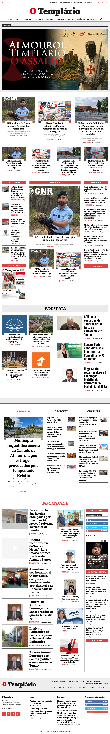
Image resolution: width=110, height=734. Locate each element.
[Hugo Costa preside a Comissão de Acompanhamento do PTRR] (14, 360)
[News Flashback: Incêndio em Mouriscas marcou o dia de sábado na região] (54, 110)
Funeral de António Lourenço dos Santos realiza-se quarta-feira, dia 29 (41, 610)
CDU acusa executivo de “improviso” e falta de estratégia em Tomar (93, 326)
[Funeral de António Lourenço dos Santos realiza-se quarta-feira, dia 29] (15, 610)
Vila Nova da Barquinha (64, 725)
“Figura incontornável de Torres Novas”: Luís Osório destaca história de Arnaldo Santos (40, 550)
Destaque (14, 135)
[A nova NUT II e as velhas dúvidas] (70, 616)
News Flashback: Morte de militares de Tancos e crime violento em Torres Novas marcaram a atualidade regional (96, 254)
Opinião (33, 534)
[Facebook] (94, 2)
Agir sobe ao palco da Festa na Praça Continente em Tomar (97, 560)
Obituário (15, 243)
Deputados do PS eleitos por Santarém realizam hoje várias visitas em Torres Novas (40, 339)
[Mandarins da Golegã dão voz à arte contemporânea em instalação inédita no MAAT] (103, 458)
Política (10, 344)
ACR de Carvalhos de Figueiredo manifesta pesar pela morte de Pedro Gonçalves (95, 239)
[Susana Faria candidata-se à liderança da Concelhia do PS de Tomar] (69, 350)
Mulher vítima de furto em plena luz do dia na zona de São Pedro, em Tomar (96, 165)
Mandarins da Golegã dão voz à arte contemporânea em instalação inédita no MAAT (88, 461)
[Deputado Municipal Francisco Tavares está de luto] (70, 555)
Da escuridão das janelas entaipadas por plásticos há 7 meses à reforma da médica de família (41, 520)
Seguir (105, 523)
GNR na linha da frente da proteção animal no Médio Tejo (18, 126)
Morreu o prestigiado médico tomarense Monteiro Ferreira (16, 235)
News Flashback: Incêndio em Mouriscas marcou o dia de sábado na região (55, 127)
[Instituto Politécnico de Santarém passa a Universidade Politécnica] (15, 636)
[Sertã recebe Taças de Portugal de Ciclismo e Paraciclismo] (71, 467)
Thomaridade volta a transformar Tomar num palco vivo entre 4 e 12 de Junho (69, 659)
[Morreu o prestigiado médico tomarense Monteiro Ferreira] (5, 233)
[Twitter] (98, 2)
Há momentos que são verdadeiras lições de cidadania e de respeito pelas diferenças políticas (70, 533)
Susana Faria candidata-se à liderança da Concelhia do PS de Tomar (94, 352)
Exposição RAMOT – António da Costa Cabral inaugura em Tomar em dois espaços (88, 475)
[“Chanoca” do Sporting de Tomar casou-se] (70, 586)
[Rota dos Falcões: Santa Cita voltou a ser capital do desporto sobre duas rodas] (71, 428)
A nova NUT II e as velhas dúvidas (70, 627)
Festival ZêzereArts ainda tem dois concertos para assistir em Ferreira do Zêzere (88, 436)
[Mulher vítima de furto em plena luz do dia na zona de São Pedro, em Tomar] (96, 154)
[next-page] (25, 490)
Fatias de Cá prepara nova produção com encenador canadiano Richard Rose (88, 422)
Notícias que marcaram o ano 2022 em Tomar (18, 221)
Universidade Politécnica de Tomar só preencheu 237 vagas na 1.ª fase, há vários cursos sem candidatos (91, 129)
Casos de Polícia (95, 172)
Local (13, 226)
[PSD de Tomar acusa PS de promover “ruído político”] (41, 360)
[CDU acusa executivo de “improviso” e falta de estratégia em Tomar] (69, 322)
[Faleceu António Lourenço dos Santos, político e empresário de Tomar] (15, 660)
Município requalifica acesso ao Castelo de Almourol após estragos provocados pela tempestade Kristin (23, 458)
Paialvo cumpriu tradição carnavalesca (41, 702)
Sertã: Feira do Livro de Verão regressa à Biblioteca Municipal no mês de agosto (88, 448)
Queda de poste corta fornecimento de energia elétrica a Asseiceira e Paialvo (41, 712)
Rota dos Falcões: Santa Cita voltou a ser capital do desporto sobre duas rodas (56, 432)
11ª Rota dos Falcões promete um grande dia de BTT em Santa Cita (56, 457)
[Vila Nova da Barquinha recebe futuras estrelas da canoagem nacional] (71, 443)
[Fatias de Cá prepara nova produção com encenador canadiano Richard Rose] (103, 419)
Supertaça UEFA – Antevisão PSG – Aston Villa (55, 420)
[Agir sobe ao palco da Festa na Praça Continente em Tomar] (97, 553)
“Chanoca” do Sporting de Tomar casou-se (69, 598)
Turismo (14, 215)
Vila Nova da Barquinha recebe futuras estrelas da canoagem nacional (56, 445)
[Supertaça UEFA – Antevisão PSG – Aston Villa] (71, 419)
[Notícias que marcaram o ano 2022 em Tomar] (5, 221)
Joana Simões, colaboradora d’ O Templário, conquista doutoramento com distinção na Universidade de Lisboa (41, 580)
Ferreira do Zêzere (62, 710)
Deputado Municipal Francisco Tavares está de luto (69, 567)
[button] (101, 19)
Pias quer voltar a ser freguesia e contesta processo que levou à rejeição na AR (66, 704)
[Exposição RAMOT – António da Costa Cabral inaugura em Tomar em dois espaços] (103, 472)
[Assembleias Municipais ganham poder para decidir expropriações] (14, 325)
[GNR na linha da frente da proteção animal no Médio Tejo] (18, 110)
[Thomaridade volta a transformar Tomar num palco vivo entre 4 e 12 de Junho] (70, 645)
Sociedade (34, 563)
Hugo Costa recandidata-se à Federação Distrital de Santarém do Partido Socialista (95, 378)
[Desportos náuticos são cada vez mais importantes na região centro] (5, 206)
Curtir (105, 520)
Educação (34, 645)
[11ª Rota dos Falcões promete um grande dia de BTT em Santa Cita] (71, 455)
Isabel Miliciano (23, 135)
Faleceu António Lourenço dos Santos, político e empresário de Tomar (40, 659)
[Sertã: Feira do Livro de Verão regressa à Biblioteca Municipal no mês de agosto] (103, 446)
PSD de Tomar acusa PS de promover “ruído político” (41, 372)
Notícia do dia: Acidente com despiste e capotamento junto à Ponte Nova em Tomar (18, 192)
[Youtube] (102, 2)
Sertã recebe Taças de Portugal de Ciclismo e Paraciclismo (56, 469)
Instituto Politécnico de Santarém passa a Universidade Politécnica (40, 635)
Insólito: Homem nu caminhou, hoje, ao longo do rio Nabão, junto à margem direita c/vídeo (18, 253)
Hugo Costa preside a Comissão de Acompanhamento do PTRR (14, 373)
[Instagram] (106, 2)
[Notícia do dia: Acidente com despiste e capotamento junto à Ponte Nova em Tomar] (5, 189)
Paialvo (32, 706)
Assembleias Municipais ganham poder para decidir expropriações (14, 338)
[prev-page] (21, 490)
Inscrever (104, 530)
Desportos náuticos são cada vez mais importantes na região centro (17, 208)
